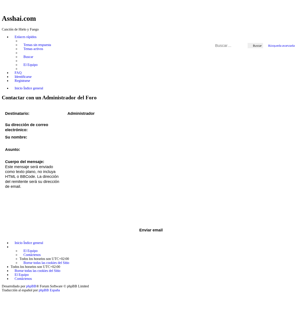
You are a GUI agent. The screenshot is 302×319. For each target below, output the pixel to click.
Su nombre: (16, 137)
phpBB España (49, 290)
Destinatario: (17, 113)
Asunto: (12, 149)
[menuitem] (35, 45)
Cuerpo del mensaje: (24, 162)
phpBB (31, 286)
